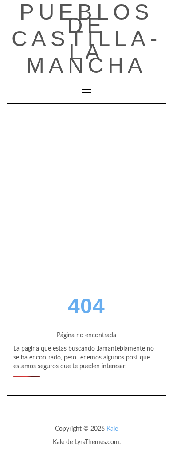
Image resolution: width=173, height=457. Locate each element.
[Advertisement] (86, 194)
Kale (112, 429)
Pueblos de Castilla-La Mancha (86, 38)
